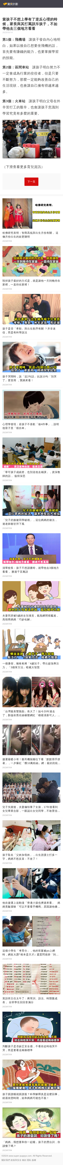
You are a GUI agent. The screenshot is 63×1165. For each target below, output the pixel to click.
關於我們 (6, 1160)
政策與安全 (16, 1160)
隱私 (29, 1160)
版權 (34, 1160)
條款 (24, 1160)
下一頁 (31, 181)
